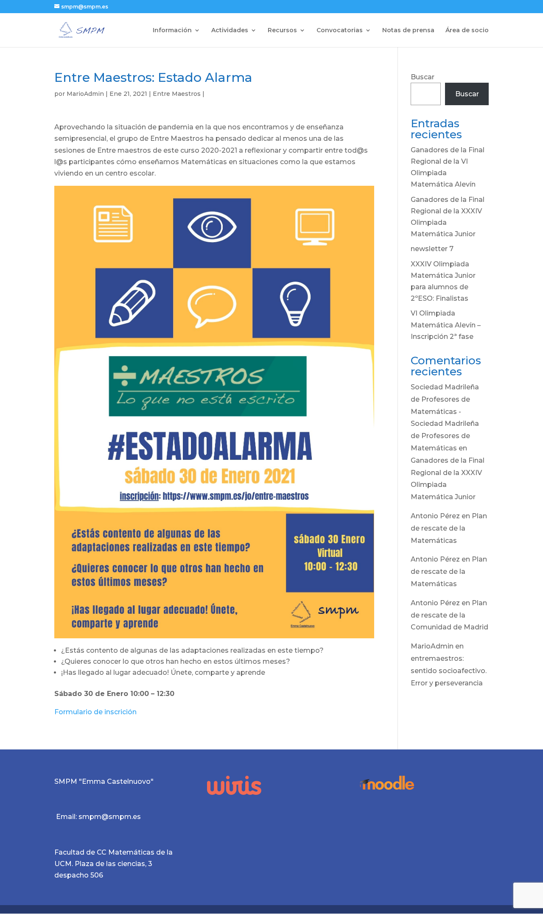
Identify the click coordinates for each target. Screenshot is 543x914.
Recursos (282, 30)
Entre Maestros (177, 94)
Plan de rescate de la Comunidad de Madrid (449, 615)
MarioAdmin (85, 94)
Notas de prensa (408, 30)
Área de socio (467, 30)
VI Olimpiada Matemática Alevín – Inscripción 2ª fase (446, 324)
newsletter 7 (432, 249)
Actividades (229, 30)
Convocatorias (339, 30)
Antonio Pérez (435, 516)
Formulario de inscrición (95, 712)
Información (172, 30)
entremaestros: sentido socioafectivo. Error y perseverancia (449, 670)
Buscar (422, 77)
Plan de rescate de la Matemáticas (449, 528)
